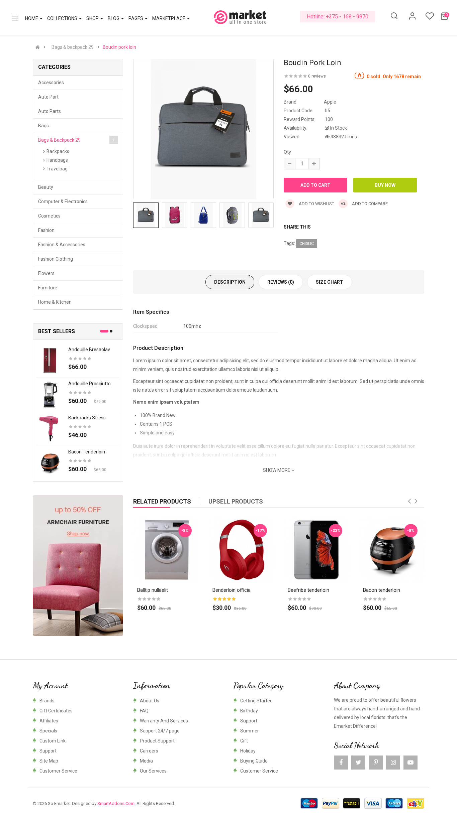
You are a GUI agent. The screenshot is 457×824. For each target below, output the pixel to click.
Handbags (57, 160)
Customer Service (58, 771)
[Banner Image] (78, 565)
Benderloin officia (231, 590)
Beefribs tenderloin (308, 590)
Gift (244, 740)
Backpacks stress (87, 417)
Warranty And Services (164, 720)
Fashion (46, 230)
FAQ (144, 710)
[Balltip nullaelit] (165, 549)
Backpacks (58, 151)
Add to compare (369, 203)
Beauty (45, 187)
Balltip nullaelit (152, 590)
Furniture (47, 287)
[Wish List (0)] (429, 18)
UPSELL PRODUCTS (235, 501)
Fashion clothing (55, 259)
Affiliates (48, 720)
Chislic (306, 243)
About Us (149, 700)
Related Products (162, 501)
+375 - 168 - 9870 (347, 16)
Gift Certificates (56, 710)
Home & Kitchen (55, 302)
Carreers (149, 750)
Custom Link (52, 740)
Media (146, 761)
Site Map (48, 761)
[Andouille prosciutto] (49, 394)
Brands (47, 700)
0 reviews (317, 76)
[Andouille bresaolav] (49, 360)
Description (230, 282)
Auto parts (49, 111)
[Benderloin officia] (241, 549)
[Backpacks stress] (49, 428)
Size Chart (329, 282)
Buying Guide (254, 761)
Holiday (248, 750)
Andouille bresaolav (89, 349)
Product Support (157, 740)
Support (48, 750)
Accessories (51, 82)
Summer (249, 730)
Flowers (46, 273)
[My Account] (412, 18)
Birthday (249, 710)
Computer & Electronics (63, 201)
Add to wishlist (316, 203)
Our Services (153, 771)
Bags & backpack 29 (73, 47)
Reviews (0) (280, 282)
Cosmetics (49, 216)
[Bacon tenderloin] (49, 462)
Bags (43, 125)
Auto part (48, 97)
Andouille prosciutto (89, 383)
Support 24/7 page (160, 730)
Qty (287, 152)
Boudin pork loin (119, 47)
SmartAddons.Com (115, 803)
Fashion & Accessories (61, 244)
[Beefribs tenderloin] (316, 549)
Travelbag (57, 168)
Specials (48, 730)
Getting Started (256, 700)
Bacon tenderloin (86, 451)
